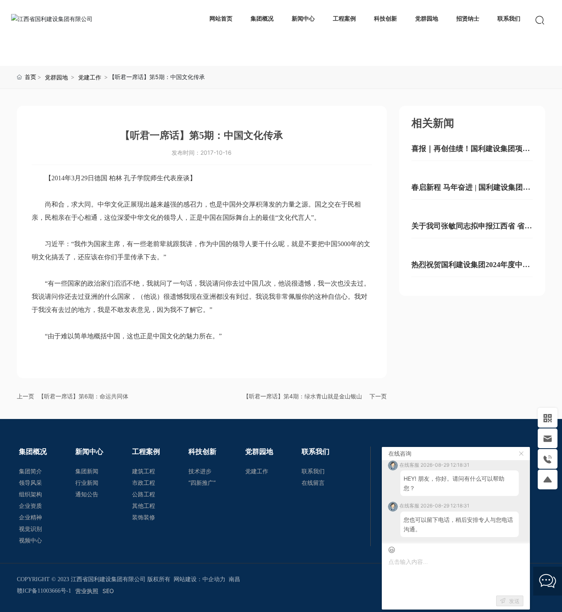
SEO (108, 590)
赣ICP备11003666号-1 (44, 591)
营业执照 (86, 590)
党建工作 (89, 77)
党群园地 (56, 77)
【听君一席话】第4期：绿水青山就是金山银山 (302, 396)
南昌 (234, 579)
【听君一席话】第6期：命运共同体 (83, 396)
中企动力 (213, 579)
